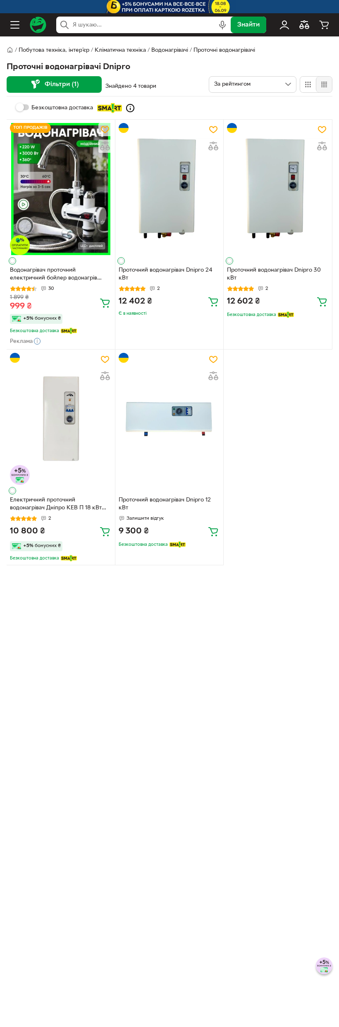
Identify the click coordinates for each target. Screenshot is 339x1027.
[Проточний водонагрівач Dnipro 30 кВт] (278, 189)
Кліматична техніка (120, 50)
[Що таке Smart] (130, 108)
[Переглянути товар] (12, 260)
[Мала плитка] (324, 84)
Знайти (248, 25)
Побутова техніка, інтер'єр (54, 50)
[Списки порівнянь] (304, 25)
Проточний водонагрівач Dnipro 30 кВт (274, 274)
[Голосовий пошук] (222, 25)
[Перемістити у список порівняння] (105, 146)
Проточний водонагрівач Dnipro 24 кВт (165, 274)
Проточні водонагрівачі (224, 50)
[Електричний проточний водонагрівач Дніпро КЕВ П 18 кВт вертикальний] (61, 419)
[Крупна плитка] (308, 84)
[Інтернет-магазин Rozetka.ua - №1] (38, 25)
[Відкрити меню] (15, 25)
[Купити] (105, 302)
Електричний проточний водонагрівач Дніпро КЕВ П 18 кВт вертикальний (56, 504)
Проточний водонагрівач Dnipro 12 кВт (165, 504)
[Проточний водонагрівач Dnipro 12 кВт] (169, 419)
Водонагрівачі (169, 50)
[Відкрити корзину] (324, 25)
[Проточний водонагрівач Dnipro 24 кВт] (169, 189)
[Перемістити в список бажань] (105, 129)
